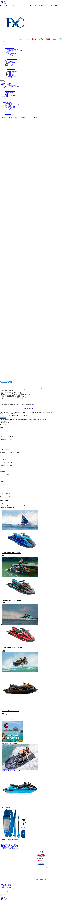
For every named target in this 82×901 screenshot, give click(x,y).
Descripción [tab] (4, 421)
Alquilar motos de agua (9, 46)
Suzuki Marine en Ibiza (11, 61)
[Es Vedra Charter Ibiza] (4, 43)
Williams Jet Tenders (11, 55)
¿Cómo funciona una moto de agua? (9, 844)
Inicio (1, 117)
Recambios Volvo (10, 72)
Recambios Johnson (11, 73)
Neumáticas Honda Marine (12, 59)
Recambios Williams (11, 69)
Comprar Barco (8, 52)
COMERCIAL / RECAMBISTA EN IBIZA (10, 846)
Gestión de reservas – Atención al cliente (10, 845)
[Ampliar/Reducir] (0, 894)
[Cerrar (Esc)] (4, 894)
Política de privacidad (6, 887)
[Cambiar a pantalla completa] (1, 894)
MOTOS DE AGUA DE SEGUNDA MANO (16, 50)
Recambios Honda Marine (12, 71)
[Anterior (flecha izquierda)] (0, 895)
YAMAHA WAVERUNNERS (13, 49)
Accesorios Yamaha (11, 66)
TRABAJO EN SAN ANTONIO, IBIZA (10, 848)
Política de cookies (5, 886)
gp (41, 419)
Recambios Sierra (10, 75)
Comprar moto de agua (9, 48)
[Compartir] (2, 894)
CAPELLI (9, 56)
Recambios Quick (10, 74)
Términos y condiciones (6, 885)
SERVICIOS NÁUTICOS (10, 64)
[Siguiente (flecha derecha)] (1, 895)
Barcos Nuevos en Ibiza (11, 53)
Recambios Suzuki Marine (12, 70)
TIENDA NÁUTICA (9, 65)
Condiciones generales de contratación (9, 891)
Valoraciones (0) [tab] (5, 422)
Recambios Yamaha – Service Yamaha (14, 67)
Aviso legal (4, 889)
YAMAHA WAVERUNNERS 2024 (16, 117)
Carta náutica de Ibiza (6, 884)
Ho (43, 419)
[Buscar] (12, 719)
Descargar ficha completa (28, 408)
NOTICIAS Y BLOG (53, 5)
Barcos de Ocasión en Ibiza (12, 54)
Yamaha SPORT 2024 (28, 117)
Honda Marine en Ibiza (11, 62)
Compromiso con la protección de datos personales (12, 888)
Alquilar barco (7, 51)
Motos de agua (5, 117)
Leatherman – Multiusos (11, 76)
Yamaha (45, 419)
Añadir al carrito (3, 418)
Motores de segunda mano (12, 63)
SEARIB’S (9, 57)
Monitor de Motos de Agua (7, 847)
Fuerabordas (7, 60)
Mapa (41, 868)
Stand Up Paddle (10, 77)
